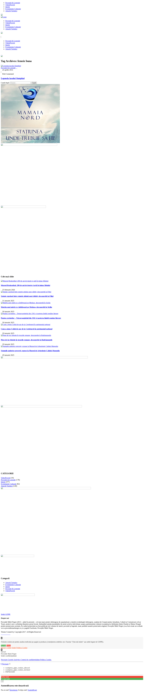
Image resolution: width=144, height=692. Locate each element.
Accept (3, 646)
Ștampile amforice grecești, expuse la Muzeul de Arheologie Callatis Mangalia (30, 351)
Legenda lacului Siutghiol (13, 78)
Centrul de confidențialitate (30, 660)
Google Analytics (14, 660)
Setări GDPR (5, 614)
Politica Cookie (21, 648)
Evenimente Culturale (13, 9)
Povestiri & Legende (12, 3)
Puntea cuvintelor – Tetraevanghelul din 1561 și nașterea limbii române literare (31, 318)
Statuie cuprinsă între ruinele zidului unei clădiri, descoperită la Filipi (27, 296)
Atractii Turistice (11, 11)
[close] (1, 650)
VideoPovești (10, 5)
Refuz (8, 646)
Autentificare (32, 690)
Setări (14, 648)
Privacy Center (6, 648)
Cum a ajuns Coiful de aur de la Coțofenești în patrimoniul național (26, 329)
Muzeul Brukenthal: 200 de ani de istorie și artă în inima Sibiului (25, 285)
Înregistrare (14, 690)
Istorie (7, 7)
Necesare (4, 660)
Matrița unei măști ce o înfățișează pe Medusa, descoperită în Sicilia (26, 307)
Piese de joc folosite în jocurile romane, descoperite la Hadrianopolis (26, 340)
